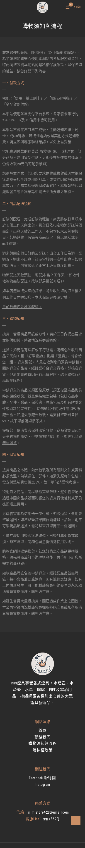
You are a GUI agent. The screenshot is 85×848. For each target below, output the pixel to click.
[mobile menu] (6, 7)
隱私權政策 (42, 750)
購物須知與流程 (42, 743)
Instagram (42, 784)
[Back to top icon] (75, 820)
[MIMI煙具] (42, 6)
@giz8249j (51, 818)
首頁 (43, 730)
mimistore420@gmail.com (48, 812)
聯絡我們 (42, 737)
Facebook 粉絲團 (42, 777)
